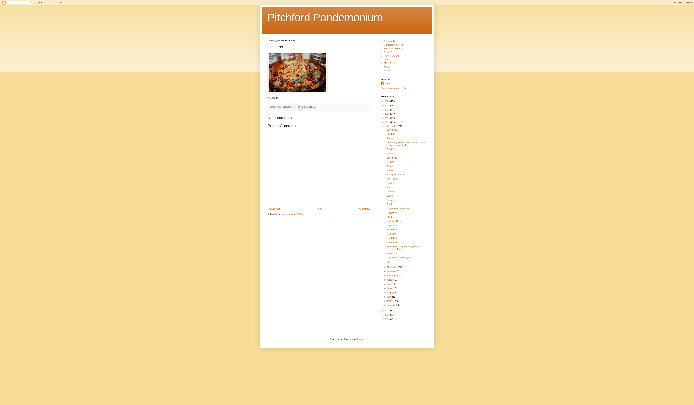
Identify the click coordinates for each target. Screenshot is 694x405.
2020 (387, 114)
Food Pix (391, 149)
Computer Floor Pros (394, 45)
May (389, 292)
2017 (387, 310)
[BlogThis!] (303, 107)
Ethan (387, 70)
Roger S (388, 52)
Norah (387, 67)
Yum (389, 187)
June (390, 288)
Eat (388, 262)
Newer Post (274, 209)
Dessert (390, 162)
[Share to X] (307, 107)
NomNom (391, 234)
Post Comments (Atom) (292, 214)
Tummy (390, 138)
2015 (387, 319)
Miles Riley (389, 63)
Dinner (390, 166)
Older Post (364, 209)
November (392, 267)
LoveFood (392, 179)
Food (389, 204)
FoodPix (391, 134)
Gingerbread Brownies (398, 208)
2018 (387, 122)
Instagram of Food (395, 174)
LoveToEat (392, 225)
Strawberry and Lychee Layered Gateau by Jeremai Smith (406, 143)
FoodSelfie (392, 242)
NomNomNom (394, 221)
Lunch (390, 196)
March (390, 301)
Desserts (391, 153)
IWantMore (392, 229)
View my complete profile (393, 88)
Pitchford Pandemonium (325, 17)
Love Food (392, 130)
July (389, 284)
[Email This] (300, 107)
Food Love (392, 253)
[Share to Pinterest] (314, 107)
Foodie (390, 170)
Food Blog (392, 238)
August (391, 280)
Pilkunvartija (390, 41)
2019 (387, 118)
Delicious (391, 191)
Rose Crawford (391, 56)
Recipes (391, 200)
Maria (387, 59)
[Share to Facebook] (310, 107)
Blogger (360, 339)
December (392, 126)
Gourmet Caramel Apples (399, 257)
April (389, 297)
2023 (387, 101)
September (393, 275)
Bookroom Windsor (393, 48)
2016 (387, 315)
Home (320, 209)
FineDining (392, 213)
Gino (387, 83)
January (391, 305)
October (391, 271)
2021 (387, 109)
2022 (387, 105)
